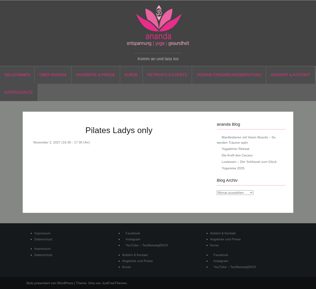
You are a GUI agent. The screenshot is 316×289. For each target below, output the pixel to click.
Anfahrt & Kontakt (290, 75)
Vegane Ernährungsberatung (229, 75)
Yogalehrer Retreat (235, 149)
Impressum (42, 233)
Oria (91, 283)
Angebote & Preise (95, 75)
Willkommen (17, 75)
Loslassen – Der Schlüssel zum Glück (249, 162)
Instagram (132, 239)
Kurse (131, 75)
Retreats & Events (167, 75)
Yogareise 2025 (233, 168)
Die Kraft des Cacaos (237, 155)
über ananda (53, 75)
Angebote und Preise (137, 261)
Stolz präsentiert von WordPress (49, 283)
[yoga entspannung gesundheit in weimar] (158, 25)
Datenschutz (19, 92)
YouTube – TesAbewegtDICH (146, 245)
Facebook (132, 233)
